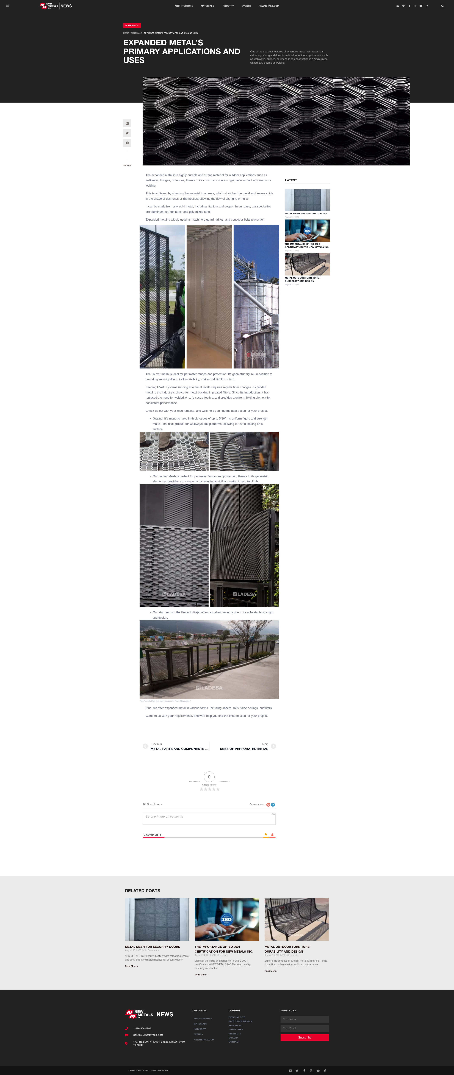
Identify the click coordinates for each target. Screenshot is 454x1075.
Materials (207, 6)
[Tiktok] (427, 6)
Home (126, 33)
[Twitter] (403, 6)
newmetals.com (269, 6)
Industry (228, 6)
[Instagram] (415, 6)
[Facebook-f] (409, 6)
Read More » (131, 966)
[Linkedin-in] (397, 6)
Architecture (184, 6)
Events (246, 6)
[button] (7, 6)
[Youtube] (421, 6)
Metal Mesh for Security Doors (306, 213)
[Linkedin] (290, 1070)
